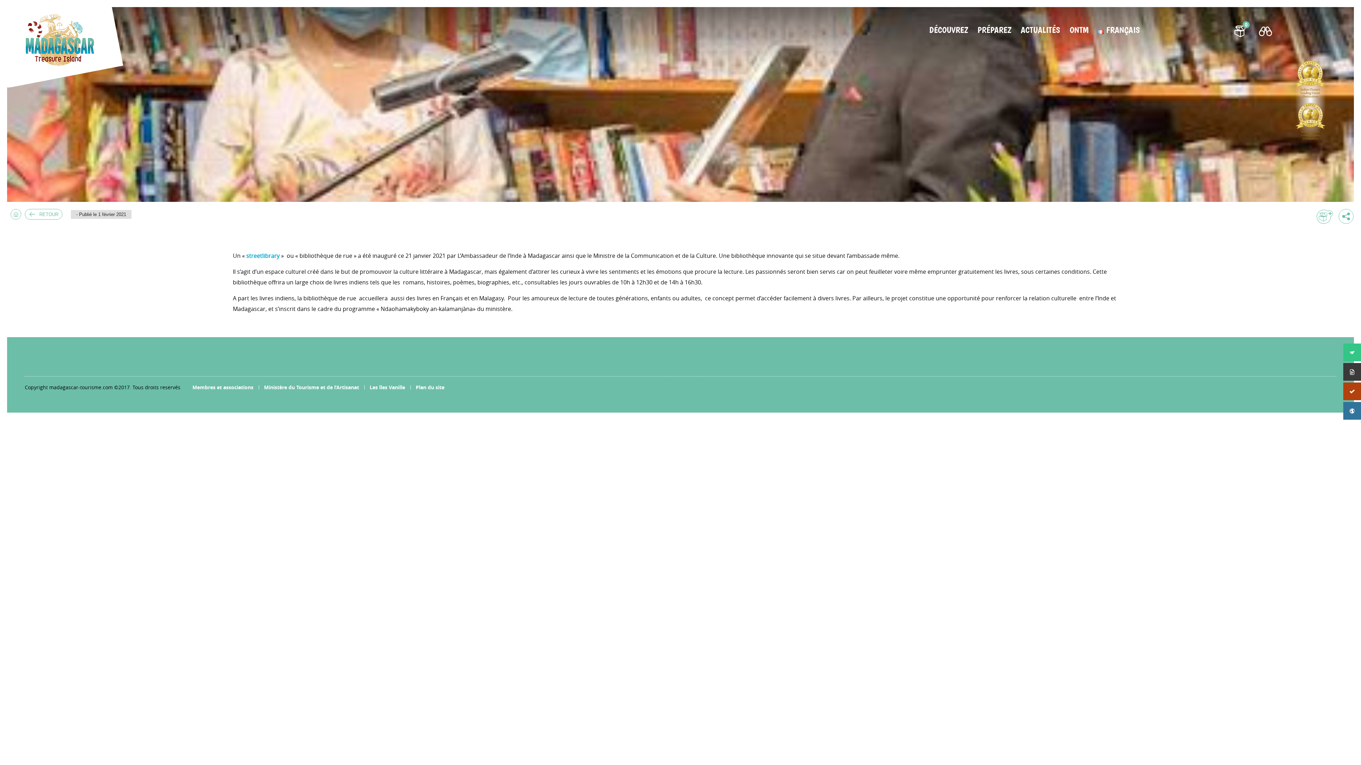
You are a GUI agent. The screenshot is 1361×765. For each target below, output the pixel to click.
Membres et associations (222, 387)
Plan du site (430, 387)
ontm (1079, 30)
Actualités (1040, 30)
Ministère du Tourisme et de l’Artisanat (311, 387)
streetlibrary (263, 256)
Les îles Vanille (387, 387)
